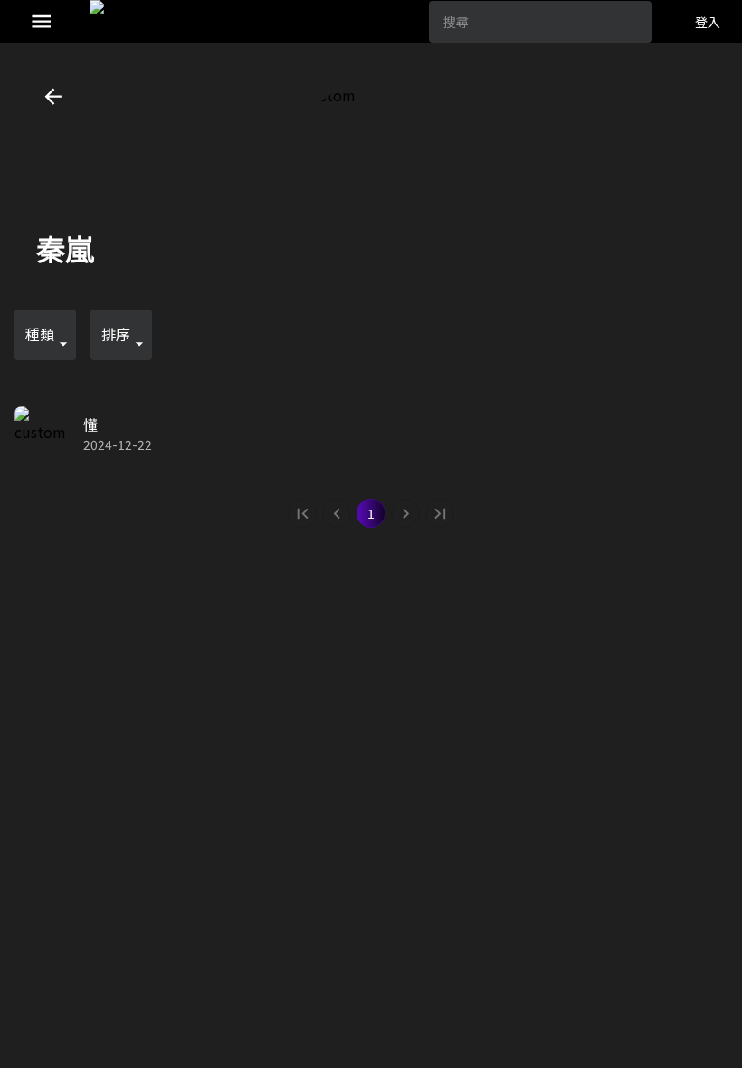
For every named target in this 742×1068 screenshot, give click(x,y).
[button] (45, 335)
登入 (707, 22)
